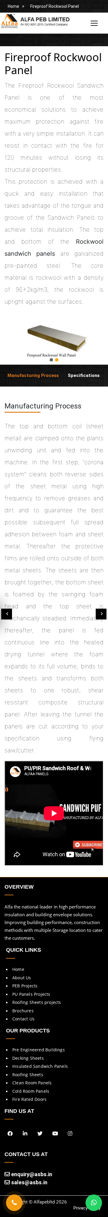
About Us (21, 978)
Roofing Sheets (27, 1074)
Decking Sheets (28, 1058)
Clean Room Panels (32, 1083)
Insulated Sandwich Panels (40, 1066)
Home (13, 6)
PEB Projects (25, 986)
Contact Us (23, 1019)
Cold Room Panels (30, 1091)
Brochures (23, 1011)
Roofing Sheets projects (36, 1002)
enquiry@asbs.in (31, 1174)
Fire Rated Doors (29, 1099)
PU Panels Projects (31, 994)
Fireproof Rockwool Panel (54, 6)
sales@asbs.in (28, 1182)
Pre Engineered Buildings (38, 1050)
